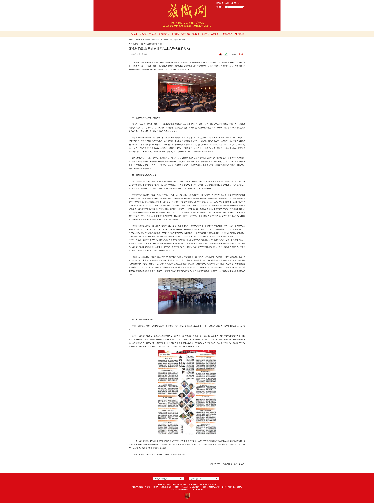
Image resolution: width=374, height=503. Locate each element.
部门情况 (182, 39)
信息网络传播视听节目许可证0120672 (228, 487)
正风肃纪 (175, 34)
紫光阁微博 (228, 34)
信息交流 (205, 34)
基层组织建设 (164, 34)
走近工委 (133, 34)
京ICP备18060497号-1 (153, 487)
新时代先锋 (185, 34)
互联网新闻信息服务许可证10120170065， (200, 487)
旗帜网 (131, 39)
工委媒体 (214, 34)
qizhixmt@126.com (232, 3)
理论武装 (152, 34)
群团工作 (195, 34)
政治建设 (143, 34)
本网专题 (139, 39)
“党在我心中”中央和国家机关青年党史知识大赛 (161, 39)
